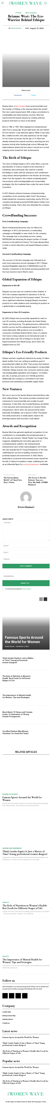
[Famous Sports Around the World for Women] (26, 622)
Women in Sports (10, 794)
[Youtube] (24, 995)
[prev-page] (41, 599)
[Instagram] (11, 995)
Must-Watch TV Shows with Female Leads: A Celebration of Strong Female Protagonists (17, 714)
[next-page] (45, 599)
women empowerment (12, 848)
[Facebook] (5, 995)
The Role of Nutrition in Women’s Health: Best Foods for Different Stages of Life (16, 678)
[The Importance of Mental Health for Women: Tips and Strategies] (42, 696)
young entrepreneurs (31, 464)
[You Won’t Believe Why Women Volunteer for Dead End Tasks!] (42, 732)
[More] (41, 95)
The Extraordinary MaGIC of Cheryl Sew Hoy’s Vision (13, 480)
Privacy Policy (26, 589)
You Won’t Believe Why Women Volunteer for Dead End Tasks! (15, 732)
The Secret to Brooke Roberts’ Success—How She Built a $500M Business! (38, 481)
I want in (24, 583)
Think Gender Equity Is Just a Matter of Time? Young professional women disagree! (17, 660)
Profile (19, 13)
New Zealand (31, 13)
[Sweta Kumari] (26, 497)
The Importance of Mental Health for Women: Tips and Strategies (16, 696)
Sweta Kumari (16, 28)
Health (5, 902)
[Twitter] (18, 995)
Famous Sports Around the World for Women (24, 639)
